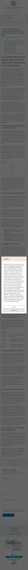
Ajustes (14, 306)
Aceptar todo (14, 310)
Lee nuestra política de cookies (13, 300)
